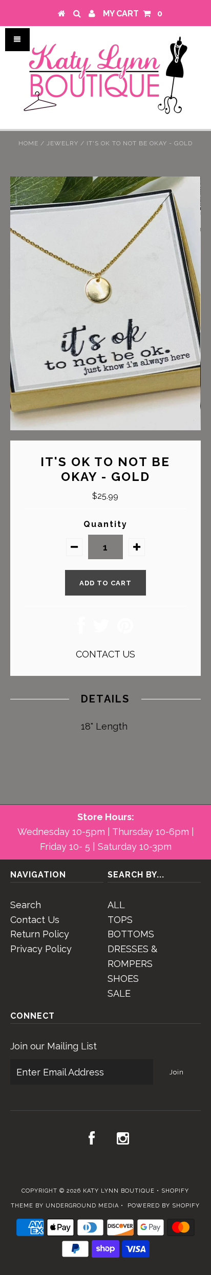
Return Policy (39, 934)
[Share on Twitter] (101, 629)
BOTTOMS (131, 934)
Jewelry (62, 143)
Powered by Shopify (164, 1205)
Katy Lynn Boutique (119, 1191)
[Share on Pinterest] (125, 629)
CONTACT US (105, 654)
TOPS (120, 919)
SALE (119, 993)
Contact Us (34, 919)
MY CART (132, 13)
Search (25, 904)
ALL (116, 904)
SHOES (123, 978)
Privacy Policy (41, 948)
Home (28, 143)
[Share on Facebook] (81, 629)
